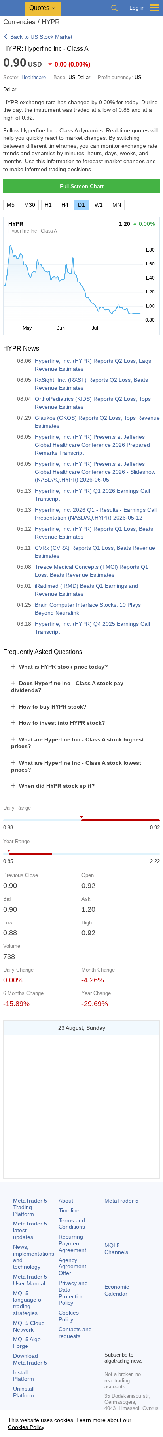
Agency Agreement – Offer (75, 1267)
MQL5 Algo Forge (27, 1342)
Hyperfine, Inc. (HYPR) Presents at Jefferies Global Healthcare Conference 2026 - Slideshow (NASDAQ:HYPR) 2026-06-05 (95, 472)
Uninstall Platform (23, 1392)
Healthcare (33, 77)
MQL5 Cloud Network (29, 1326)
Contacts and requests (75, 1332)
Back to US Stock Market (41, 37)
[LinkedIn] (122, 1344)
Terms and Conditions (72, 1223)
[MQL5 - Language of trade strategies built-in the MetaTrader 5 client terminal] (12, 8)
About (66, 1200)
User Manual (30, 1279)
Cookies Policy (69, 1316)
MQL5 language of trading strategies (28, 1303)
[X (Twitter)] (134, 1331)
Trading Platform (30, 1207)
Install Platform (23, 1375)
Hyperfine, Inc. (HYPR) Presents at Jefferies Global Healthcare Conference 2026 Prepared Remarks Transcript (92, 445)
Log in (137, 8)
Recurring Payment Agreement (72, 1243)
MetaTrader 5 (121, 1200)
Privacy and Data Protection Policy (73, 1293)
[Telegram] (122, 1331)
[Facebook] (109, 1331)
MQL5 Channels (116, 1248)
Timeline (69, 1210)
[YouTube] (109, 1344)
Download (30, 1359)
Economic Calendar (116, 1290)
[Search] (114, 8)
